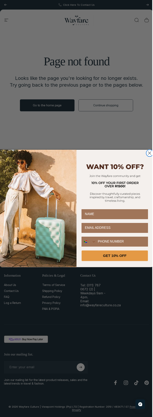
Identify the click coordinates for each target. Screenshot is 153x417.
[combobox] (89, 241)
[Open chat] (140, 404)
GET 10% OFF (114, 256)
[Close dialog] (149, 153)
